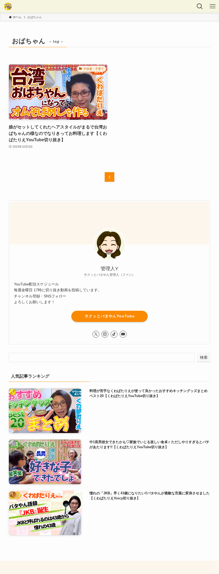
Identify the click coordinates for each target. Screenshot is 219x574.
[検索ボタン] (199, 6)
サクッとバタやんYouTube (110, 316)
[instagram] (104, 334)
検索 (204, 357)
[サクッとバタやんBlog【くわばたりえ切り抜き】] (8, 6)
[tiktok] (114, 334)
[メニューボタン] (212, 6)
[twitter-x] (95, 334)
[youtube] (123, 334)
